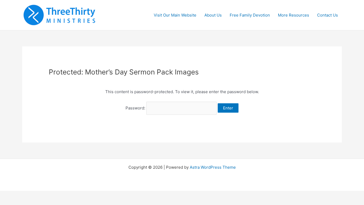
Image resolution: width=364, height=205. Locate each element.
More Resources (293, 15)
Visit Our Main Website (175, 15)
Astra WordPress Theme (213, 167)
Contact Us (327, 15)
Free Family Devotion (250, 15)
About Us (213, 15)
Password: (136, 108)
